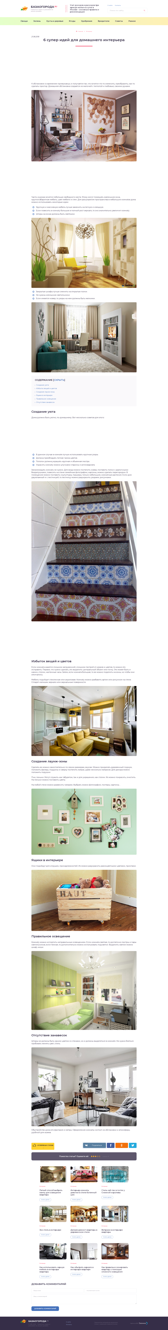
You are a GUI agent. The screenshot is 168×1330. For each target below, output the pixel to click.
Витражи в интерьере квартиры (112, 1231)
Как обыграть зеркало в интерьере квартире (82, 1268)
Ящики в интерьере (44, 395)
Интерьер (42, 1186)
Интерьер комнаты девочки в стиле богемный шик (84, 1192)
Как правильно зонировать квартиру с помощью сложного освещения (114, 1269)
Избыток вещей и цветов (46, 388)
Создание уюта (42, 385)
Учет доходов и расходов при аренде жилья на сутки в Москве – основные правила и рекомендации (84, 8)
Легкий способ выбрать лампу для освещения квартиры (50, 1192)
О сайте (110, 5)
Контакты (118, 5)
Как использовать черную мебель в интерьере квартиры (51, 1269)
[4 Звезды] (98, 1156)
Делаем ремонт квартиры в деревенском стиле (84, 1231)
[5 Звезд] (99, 1156)
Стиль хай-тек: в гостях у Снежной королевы (113, 1191)
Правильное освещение (46, 399)
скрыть (59, 380)
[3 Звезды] (96, 1156)
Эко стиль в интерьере (50, 1230)
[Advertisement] (84, 67)
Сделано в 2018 (134, 1323)
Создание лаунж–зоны (45, 392)
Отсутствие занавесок (45, 402)
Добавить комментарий (45, 1308)
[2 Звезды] (94, 1156)
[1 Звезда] (92, 1156)
